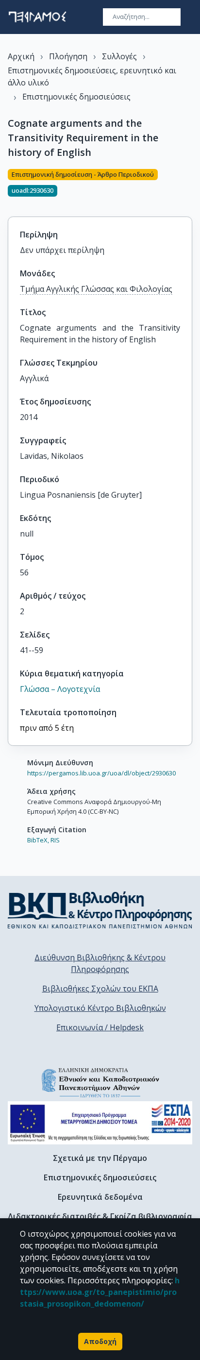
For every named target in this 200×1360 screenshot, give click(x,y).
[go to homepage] (37, 17)
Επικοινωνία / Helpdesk (100, 1027)
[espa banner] (100, 1122)
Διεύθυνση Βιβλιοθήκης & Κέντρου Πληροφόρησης (100, 963)
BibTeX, (38, 840)
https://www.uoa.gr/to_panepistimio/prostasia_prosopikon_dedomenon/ (100, 1292)
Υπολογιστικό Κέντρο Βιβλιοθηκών (100, 1008)
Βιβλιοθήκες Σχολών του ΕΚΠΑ (100, 988)
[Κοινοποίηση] (188, 187)
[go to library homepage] (100, 909)
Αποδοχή (100, 1341)
